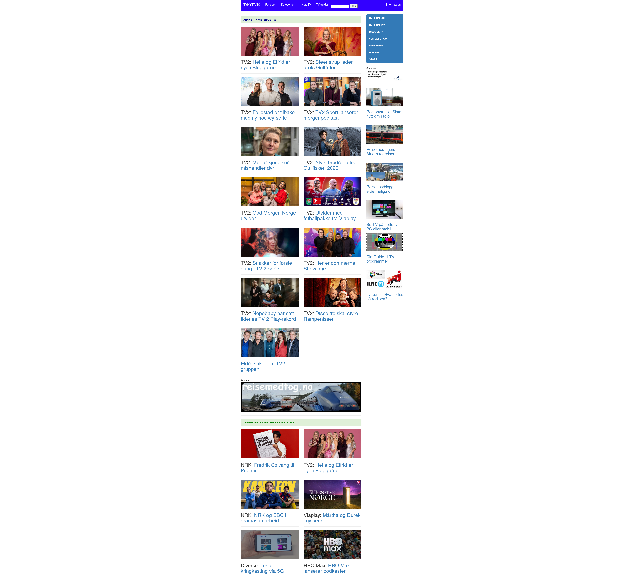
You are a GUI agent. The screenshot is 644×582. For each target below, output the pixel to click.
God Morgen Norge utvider (268, 215)
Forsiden (270, 4)
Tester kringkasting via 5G (262, 568)
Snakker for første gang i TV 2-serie (266, 265)
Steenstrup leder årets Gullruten (328, 64)
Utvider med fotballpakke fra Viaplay (330, 215)
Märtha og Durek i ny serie (332, 517)
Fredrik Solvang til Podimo (267, 467)
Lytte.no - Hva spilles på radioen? (384, 296)
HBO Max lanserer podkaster (327, 568)
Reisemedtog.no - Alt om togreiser (382, 151)
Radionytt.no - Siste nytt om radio (383, 114)
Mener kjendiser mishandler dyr (265, 165)
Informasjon (393, 4)
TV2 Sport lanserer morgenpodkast (331, 114)
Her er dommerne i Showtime (331, 265)
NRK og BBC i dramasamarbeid (263, 517)
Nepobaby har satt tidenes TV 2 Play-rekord (268, 315)
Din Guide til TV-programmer (381, 259)
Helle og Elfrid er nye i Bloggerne (265, 64)
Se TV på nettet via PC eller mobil (383, 226)
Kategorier (288, 4)
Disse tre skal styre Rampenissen (331, 315)
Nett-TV (306, 4)
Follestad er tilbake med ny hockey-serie (268, 114)
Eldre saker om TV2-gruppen (264, 366)
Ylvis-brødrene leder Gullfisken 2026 (332, 165)
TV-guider (322, 4)
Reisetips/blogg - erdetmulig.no (381, 189)
